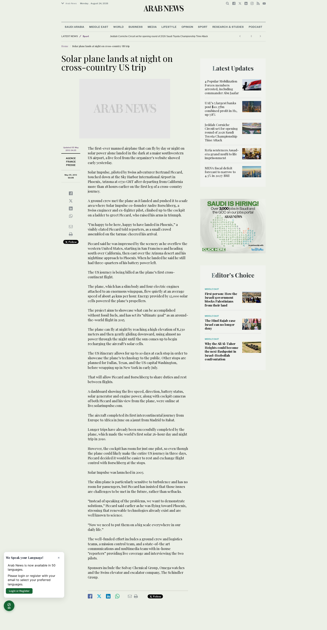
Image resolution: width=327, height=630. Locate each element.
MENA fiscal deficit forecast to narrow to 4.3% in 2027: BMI (220, 172)
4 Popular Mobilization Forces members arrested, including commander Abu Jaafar (222, 87)
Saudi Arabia (74, 26)
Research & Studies (228, 26)
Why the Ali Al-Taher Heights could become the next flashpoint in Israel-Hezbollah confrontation (221, 351)
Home (64, 46)
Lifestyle (169, 26)
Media (152, 26)
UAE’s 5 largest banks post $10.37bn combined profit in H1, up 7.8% (221, 109)
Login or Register (19, 590)
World (118, 26)
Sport (202, 26)
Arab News (71, 3)
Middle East (98, 26)
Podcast (255, 26)
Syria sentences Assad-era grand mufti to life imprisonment (222, 154)
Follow (72, 241)
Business (135, 26)
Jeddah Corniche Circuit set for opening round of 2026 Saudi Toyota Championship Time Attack (159, 36)
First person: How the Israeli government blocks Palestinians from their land (221, 299)
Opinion (187, 26)
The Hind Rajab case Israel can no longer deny (220, 324)
